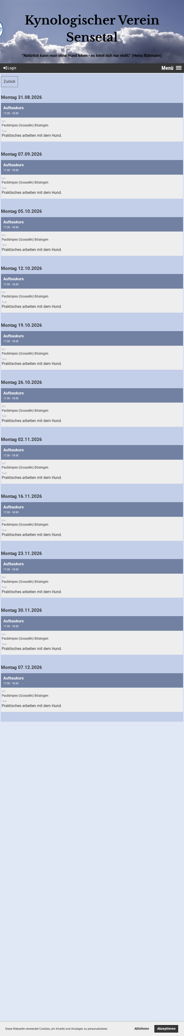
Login (12, 68)
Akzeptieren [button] (166, 1029)
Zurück (9, 81)
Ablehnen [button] (141, 1029)
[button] (109, 1029)
